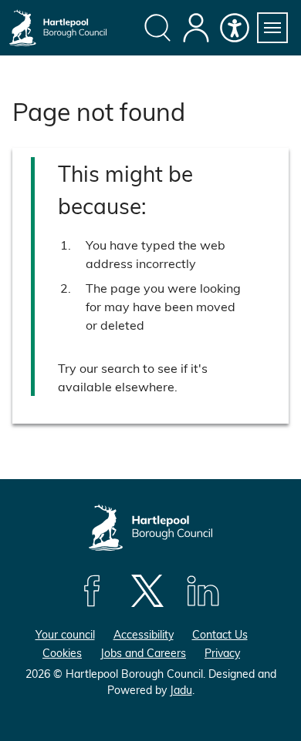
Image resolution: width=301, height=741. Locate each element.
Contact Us (220, 634)
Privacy (222, 652)
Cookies (62, 652)
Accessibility (143, 634)
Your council (65, 634)
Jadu (181, 689)
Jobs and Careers (143, 652)
